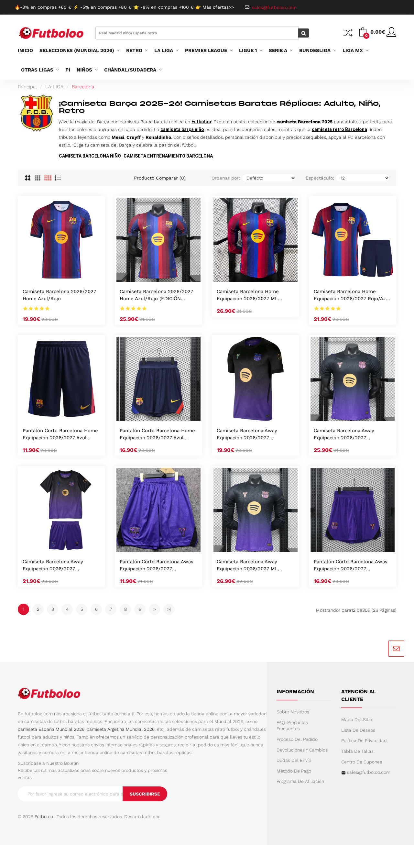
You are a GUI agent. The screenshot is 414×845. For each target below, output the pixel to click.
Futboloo (201, 121)
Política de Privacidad (364, 740)
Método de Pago (294, 771)
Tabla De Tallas (357, 751)
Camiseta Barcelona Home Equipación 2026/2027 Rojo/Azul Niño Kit (352, 295)
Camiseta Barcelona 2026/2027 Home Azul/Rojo (59, 295)
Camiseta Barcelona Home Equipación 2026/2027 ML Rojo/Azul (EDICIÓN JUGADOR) (253, 295)
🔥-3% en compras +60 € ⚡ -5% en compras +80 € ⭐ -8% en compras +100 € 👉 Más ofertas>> (124, 7)
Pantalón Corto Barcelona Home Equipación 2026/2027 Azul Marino (60, 435)
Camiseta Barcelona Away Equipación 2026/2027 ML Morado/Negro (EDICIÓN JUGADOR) (247, 566)
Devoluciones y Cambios (302, 749)
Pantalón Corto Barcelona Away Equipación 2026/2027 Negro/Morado (156, 566)
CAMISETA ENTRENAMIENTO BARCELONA (168, 156)
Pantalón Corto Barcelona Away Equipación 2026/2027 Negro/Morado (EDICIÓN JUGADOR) (350, 566)
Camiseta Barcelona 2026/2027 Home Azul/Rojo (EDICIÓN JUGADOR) (156, 295)
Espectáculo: (320, 178)
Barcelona (83, 87)
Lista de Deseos (358, 730)
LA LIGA (54, 87)
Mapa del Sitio (356, 719)
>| (169, 609)
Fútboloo (44, 816)
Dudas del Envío (294, 760)
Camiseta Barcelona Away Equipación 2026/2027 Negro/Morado (247, 435)
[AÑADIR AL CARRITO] (53, 275)
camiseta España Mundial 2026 (51, 729)
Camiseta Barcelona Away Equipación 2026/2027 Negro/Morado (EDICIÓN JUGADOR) (344, 435)
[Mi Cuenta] (391, 34)
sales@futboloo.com (368, 772)
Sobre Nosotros (293, 711)
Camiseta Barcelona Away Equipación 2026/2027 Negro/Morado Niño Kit (53, 566)
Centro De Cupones (361, 761)
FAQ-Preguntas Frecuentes (292, 725)
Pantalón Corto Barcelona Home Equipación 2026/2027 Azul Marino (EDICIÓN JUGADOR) (157, 435)
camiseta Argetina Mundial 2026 (121, 729)
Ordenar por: (226, 178)
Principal (27, 87)
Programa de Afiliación (300, 781)
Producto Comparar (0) (160, 178)
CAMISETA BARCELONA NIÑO (90, 156)
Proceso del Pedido (297, 739)
